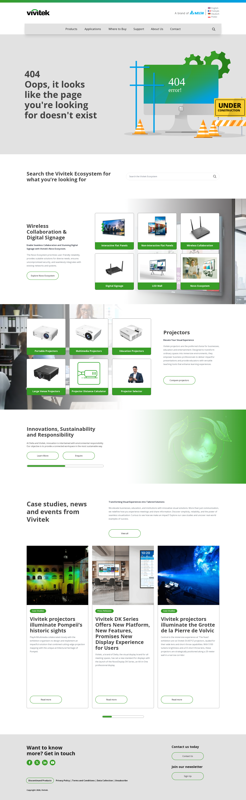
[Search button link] (213, 29)
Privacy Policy (63, 780)
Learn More (42, 455)
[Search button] (214, 176)
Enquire (79, 455)
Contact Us (187, 756)
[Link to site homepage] (38, 12)
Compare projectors (179, 380)
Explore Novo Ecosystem (43, 275)
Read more (46, 699)
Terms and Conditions (83, 780)
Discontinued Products (40, 780)
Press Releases (104, 611)
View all (124, 533)
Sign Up (188, 776)
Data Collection (105, 780)
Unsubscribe (121, 780)
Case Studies (38, 611)
